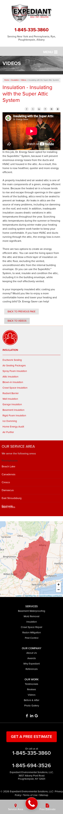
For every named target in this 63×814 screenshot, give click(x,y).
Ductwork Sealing (12, 359)
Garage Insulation (12, 404)
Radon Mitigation (31, 632)
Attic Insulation (10, 376)
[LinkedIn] (32, 716)
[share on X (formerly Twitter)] (33, 109)
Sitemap (43, 795)
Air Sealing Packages (14, 365)
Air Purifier (8, 432)
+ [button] (58, 584)
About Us (31, 652)
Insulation (10, 350)
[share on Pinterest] (45, 109)
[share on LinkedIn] (39, 109)
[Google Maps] (36, 716)
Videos (31, 694)
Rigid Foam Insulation (14, 415)
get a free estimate (31, 736)
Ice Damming (10, 421)
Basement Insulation (13, 409)
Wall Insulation (10, 398)
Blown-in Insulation (13, 382)
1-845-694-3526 (31, 765)
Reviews (31, 689)
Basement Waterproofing (31, 610)
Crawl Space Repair (31, 627)
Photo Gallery (31, 705)
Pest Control (31, 637)
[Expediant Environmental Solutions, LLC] (31, 803)
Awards (31, 658)
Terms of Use (30, 795)
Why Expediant (31, 663)
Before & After (31, 700)
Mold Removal (31, 616)
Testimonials (31, 684)
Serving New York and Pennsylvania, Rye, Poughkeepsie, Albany (31, 38)
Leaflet (18, 595)
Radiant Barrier (11, 393)
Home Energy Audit (13, 426)
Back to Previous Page (21, 311)
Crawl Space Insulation (15, 387)
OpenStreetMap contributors (50, 595)
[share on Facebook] (27, 109)
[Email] (51, 109)
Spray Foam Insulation (15, 371)
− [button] (58, 590)
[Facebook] (27, 716)
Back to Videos (17, 320)
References (32, 669)
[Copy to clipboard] (58, 109)
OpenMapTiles (31, 595)
